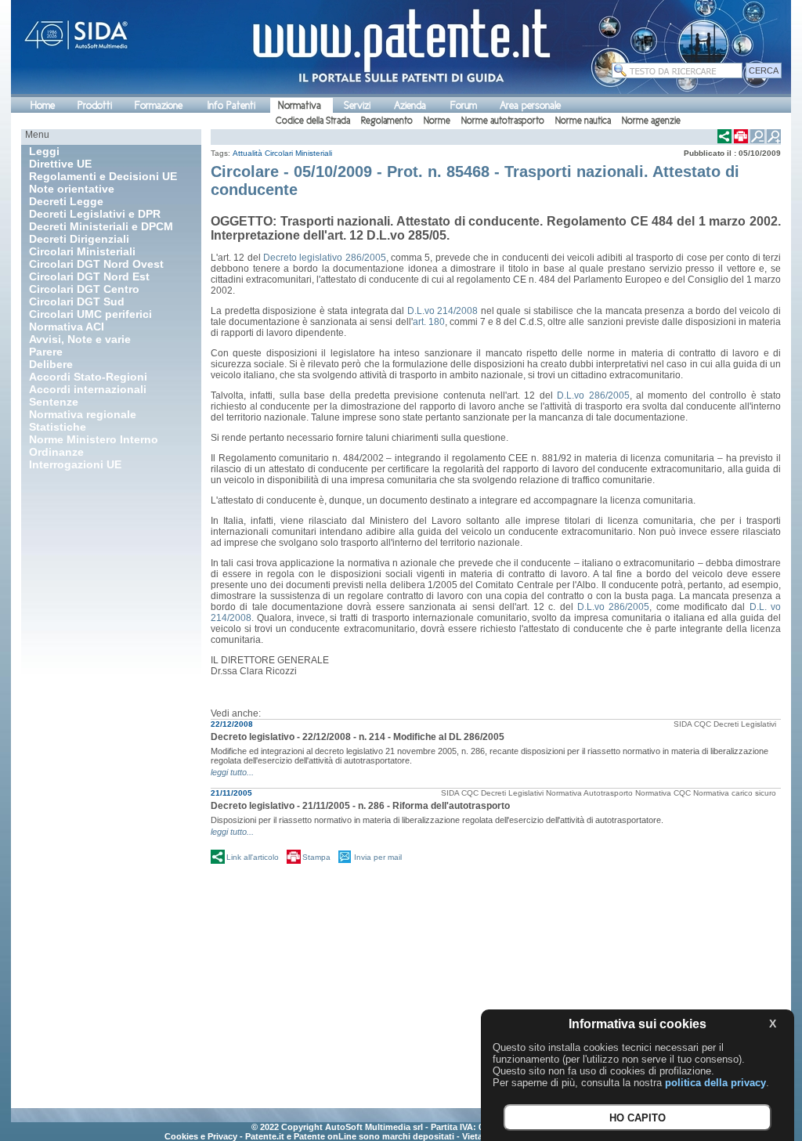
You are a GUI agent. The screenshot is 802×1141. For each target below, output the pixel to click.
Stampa (316, 857)
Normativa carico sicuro (734, 793)
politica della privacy (715, 1083)
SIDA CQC (692, 724)
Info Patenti (231, 105)
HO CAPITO (637, 1118)
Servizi (357, 105)
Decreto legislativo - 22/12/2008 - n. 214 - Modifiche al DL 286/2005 (357, 736)
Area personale (530, 105)
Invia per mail (378, 857)
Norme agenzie (651, 120)
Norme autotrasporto (502, 120)
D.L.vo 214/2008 (443, 310)
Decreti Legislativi (744, 724)
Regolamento (387, 120)
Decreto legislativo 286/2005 (324, 257)
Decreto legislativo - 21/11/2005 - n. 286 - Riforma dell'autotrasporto (360, 805)
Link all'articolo (252, 857)
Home (43, 105)
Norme (437, 120)
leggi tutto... (232, 772)
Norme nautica (583, 120)
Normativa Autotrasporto (589, 793)
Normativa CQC (663, 793)
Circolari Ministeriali (298, 153)
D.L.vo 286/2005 (593, 395)
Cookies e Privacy (200, 1136)
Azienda (410, 105)
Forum (463, 105)
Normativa (299, 105)
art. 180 (429, 321)
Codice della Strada (313, 120)
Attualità (247, 153)
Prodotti (95, 105)
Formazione (158, 105)
